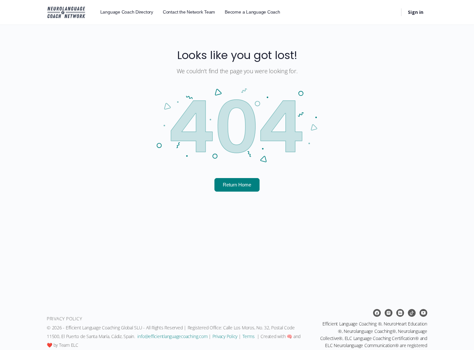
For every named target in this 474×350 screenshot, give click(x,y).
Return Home (237, 184)
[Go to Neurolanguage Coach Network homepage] (66, 11)
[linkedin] (400, 313)
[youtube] (423, 313)
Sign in (415, 12)
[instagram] (388, 313)
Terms (248, 336)
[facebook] (377, 313)
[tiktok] (412, 313)
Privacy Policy (225, 336)
